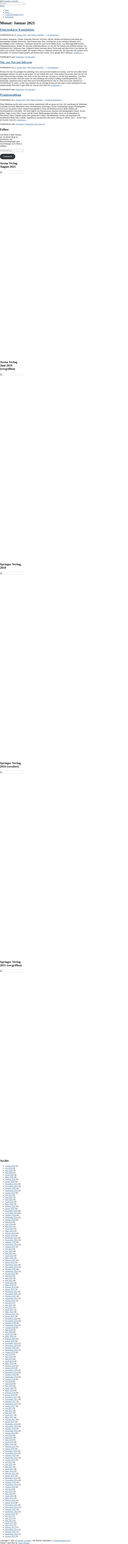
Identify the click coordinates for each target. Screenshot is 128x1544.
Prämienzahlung (10, 94)
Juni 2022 (9, 1278)
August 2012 (10, 1536)
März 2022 (9, 1285)
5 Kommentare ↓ (53, 67)
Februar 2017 (10, 1420)
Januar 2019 (10, 1368)
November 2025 (11, 1186)
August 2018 (10, 1379)
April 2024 (9, 1229)
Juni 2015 (9, 1464)
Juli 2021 (8, 1303)
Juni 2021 (9, 1305)
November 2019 (11, 1345)
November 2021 (11, 1294)
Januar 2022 (10, 1289)
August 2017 (10, 1406)
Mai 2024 (9, 1226)
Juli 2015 (8, 1462)
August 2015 (10, 1460)
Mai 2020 (9, 1332)
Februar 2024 (10, 1233)
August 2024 (10, 1220)
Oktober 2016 (10, 1429)
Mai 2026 (9, 1173)
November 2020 (11, 1321)
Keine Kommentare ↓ (54, 100)
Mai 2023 (9, 1253)
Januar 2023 (10, 1262)
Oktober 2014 (10, 1482)
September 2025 (11, 1191)
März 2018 (9, 1390)
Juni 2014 (9, 1491)
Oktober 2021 (10, 1296)
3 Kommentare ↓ (53, 35)
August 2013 (10, 1514)
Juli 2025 (8, 1195)
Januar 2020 (10, 1341)
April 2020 (9, 1334)
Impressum (9, 17)
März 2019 (9, 1363)
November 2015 (11, 1453)
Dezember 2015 (11, 1451)
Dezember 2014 (11, 1478)
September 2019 (11, 1350)
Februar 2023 (10, 1260)
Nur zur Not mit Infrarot (16, 62)
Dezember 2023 (11, 1238)
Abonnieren (7, 156)
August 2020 (10, 1327)
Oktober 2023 (10, 1242)
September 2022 (11, 1271)
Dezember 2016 (11, 1424)
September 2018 (11, 1377)
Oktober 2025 (10, 1188)
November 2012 (11, 1530)
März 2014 (9, 1498)
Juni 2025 (9, 1197)
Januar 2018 (10, 1395)
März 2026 (9, 1177)
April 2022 (9, 1283)
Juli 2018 (8, 1381)
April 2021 (9, 1310)
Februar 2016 (10, 1446)
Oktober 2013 (10, 1509)
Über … (8, 12)
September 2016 (11, 1431)
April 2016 (9, 1442)
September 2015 (11, 1458)
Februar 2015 (10, 1473)
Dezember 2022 (11, 1265)
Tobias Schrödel (37, 35)
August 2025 (10, 1193)
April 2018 (9, 1388)
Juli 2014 (8, 1489)
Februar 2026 (10, 1179)
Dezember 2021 (11, 1292)
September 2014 (11, 1485)
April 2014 (9, 1496)
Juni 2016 (9, 1437)
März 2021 (9, 1312)
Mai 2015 (9, 1467)
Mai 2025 (9, 1200)
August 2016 (10, 1433)
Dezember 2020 (11, 1318)
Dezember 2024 (11, 1211)
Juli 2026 (8, 1168)
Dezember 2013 (11, 1505)
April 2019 (9, 1361)
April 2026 (9, 1175)
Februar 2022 (10, 1287)
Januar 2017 (10, 1422)
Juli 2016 (8, 1435)
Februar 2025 (10, 1206)
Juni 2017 (9, 1411)
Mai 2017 (9, 1413)
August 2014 (10, 1487)
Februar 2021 (10, 1314)
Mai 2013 (9, 1521)
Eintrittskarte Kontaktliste (17, 29)
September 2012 (11, 1534)
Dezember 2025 (11, 1184)
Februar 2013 (10, 1527)
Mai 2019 (9, 1359)
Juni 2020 (9, 1330)
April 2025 (9, 1202)
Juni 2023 (9, 1251)
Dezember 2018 (11, 1370)
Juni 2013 (9, 1518)
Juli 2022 (8, 1276)
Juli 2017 (8, 1408)
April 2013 (9, 1523)
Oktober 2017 (10, 1402)
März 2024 (9, 1231)
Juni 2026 (9, 1170)
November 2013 (11, 1507)
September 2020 (11, 1325)
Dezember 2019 (11, 1343)
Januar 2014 (10, 1503)
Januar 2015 (10, 1476)
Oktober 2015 (10, 1455)
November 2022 (11, 1267)
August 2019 (10, 1352)
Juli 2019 (8, 1354)
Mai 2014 (9, 1494)
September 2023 (11, 1244)
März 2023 (9, 1258)
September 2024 (11, 1217)
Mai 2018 (9, 1386)
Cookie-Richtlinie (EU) (14, 15)
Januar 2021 (10, 1316)
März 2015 (9, 1471)
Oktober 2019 (10, 1348)
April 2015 (9, 1469)
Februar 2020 (10, 1339)
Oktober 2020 (10, 1323)
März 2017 (9, 1417)
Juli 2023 (8, 1249)
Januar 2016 (10, 1449)
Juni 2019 (9, 1357)
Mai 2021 (9, 1307)
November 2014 (11, 1480)
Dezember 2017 (11, 1397)
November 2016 (11, 1426)
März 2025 (9, 1204)
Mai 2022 (9, 1280)
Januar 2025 (10, 1208)
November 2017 (11, 1399)
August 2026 (10, 1166)
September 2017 (11, 1404)
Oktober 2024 (10, 1215)
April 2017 (9, 1415)
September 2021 (11, 1298)
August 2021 (10, 1301)
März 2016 (9, 1444)
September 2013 (11, 1512)
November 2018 (11, 1372)
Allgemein (20, 57)
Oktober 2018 (10, 1375)
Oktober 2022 (10, 1269)
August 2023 (10, 1247)
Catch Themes (23, 1543)
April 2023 (9, 1256)
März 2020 (9, 1336)
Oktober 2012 (10, 1532)
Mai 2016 (9, 1440)
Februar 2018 (10, 1393)
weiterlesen (78, 53)
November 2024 (11, 1213)
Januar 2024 (10, 1235)
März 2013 (9, 1525)
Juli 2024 (8, 1222)
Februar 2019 (10, 1366)
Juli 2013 (8, 1516)
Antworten (30, 57)
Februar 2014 (10, 1500)
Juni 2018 (9, 1384)
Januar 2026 (10, 1182)
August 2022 (10, 1274)
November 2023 (11, 1240)
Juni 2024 (9, 1224)
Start (7, 10)
